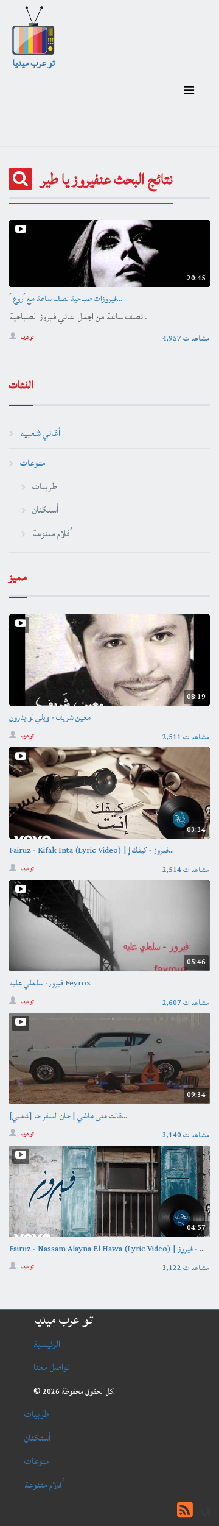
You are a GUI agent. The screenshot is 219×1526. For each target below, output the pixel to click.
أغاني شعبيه (40, 433)
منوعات (33, 463)
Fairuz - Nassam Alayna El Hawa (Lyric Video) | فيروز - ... (107, 1249)
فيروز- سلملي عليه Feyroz (50, 983)
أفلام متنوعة (52, 533)
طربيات (44, 486)
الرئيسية (46, 1344)
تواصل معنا (51, 1367)
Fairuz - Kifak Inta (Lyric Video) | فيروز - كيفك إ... (91, 850)
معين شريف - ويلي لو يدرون (50, 717)
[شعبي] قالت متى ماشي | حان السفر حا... (68, 1116)
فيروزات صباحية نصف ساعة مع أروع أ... (65, 299)
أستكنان (45, 510)
